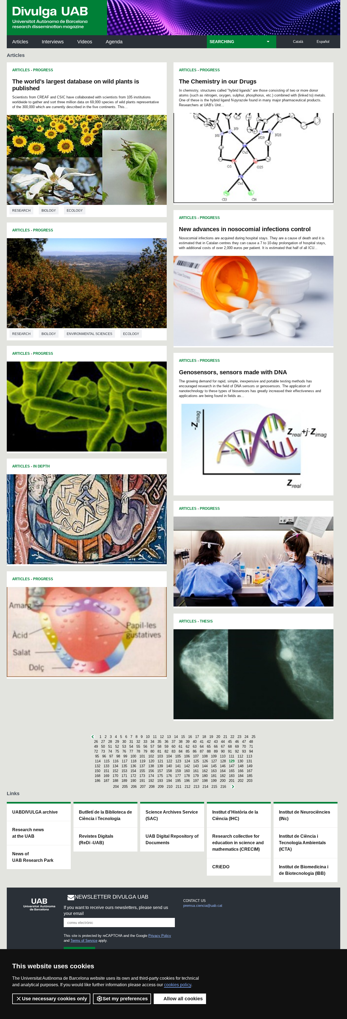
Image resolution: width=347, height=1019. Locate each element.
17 (197, 737)
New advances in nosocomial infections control (245, 229)
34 (152, 742)
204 (116, 787)
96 (104, 756)
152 (115, 771)
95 (97, 756)
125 (196, 761)
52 (117, 746)
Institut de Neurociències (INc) (304, 815)
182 (223, 776)
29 (117, 742)
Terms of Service (83, 941)
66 (216, 746)
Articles (20, 41)
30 (124, 742)
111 (231, 756)
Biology (48, 210)
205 (125, 787)
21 (225, 737)
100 (133, 756)
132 (97, 766)
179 (196, 776)
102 (151, 756)
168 (97, 776)
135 (124, 766)
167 (249, 771)
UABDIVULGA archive (35, 812)
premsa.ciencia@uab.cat (202, 906)
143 (196, 766)
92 (237, 751)
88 (209, 751)
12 (162, 737)
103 (160, 756)
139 (160, 766)
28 (110, 742)
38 (180, 742)
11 (155, 737)
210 (169, 787)
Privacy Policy (159, 936)
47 (244, 742)
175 (160, 776)
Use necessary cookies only (54, 998)
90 (223, 751)
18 (204, 737)
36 (166, 742)
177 (178, 776)
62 (187, 746)
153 (124, 771)
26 (96, 742)
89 (216, 751)
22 (232, 737)
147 (231, 766)
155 (142, 771)
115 (107, 761)
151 (106, 771)
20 (218, 737)
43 (216, 742)
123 (178, 761)
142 (187, 766)
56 (145, 746)
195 (178, 781)
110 (223, 756)
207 (143, 787)
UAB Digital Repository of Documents (172, 839)
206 (134, 787)
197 (196, 781)
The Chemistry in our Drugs (217, 81)
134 (115, 766)
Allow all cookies (183, 998)
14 (176, 737)
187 (106, 781)
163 (214, 771)
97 (111, 756)
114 (98, 761)
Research (21, 210)
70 (244, 746)
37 (173, 742)
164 (223, 771)
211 (178, 787)
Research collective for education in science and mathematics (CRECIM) (238, 843)
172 (133, 776)
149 (249, 766)
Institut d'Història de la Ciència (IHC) (235, 815)
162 (205, 771)
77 (131, 751)
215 (214, 787)
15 (183, 737)
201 (231, 781)
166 (240, 771)
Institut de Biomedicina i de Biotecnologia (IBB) (303, 870)
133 (106, 766)
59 (166, 746)
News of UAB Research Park (32, 857)
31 (131, 742)
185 (249, 776)
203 (249, 781)
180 (205, 776)
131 (249, 761)
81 (159, 751)
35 (159, 742)
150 (97, 771)
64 (202, 746)
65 (209, 746)
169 (106, 776)
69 (237, 746)
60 (173, 746)
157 (160, 771)
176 (169, 776)
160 (187, 771)
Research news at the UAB (28, 833)
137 (142, 766)
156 (151, 771)
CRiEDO (220, 867)
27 (103, 742)
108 (205, 756)
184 (240, 776)
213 (196, 787)
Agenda (114, 41)
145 (214, 766)
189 (124, 781)
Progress (43, 70)
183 (231, 776)
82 (166, 751)
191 (142, 781)
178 (187, 776)
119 (142, 761)
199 (214, 781)
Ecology (75, 210)
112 (240, 756)
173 (142, 776)
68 (230, 746)
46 (237, 742)
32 (138, 742)
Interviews (53, 41)
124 (187, 761)
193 (160, 781)
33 (145, 742)
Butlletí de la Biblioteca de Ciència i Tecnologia (105, 815)
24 (246, 737)
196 (187, 781)
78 (138, 751)
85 (187, 751)
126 (205, 761)
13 (169, 737)
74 (110, 751)
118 (133, 761)
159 (178, 771)
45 (230, 742)
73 (103, 751)
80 (152, 751)
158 (169, 771)
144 (205, 766)
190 (133, 781)
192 (151, 781)
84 (180, 751)
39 (187, 742)
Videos (84, 41)
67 (223, 746)
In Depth (41, 466)
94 (251, 751)
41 (202, 742)
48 (251, 742)
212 (187, 787)
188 (115, 781)
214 (205, 787)
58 (159, 746)
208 (152, 787)
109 (214, 756)
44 (223, 742)
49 (96, 746)
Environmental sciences (89, 334)
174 (151, 776)
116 (115, 761)
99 (125, 756)
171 (124, 776)
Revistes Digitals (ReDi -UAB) (96, 839)
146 (223, 766)
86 (195, 751)
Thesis (206, 621)
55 (138, 746)
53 (124, 746)
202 (240, 781)
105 (178, 756)
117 (124, 761)
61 (180, 746)
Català (298, 42)
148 (240, 766)
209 (160, 787)
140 (169, 766)
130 (240, 761)
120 (151, 761)
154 (133, 771)
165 (231, 771)
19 (211, 737)
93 (244, 751)
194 (169, 781)
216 (223, 787)
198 (205, 781)
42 (209, 742)
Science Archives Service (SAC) (172, 815)
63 (195, 746)
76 (124, 751)
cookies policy (177, 984)
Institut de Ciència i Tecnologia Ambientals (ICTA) (302, 843)
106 (187, 756)
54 (131, 746)
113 (249, 756)
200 (223, 781)
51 (110, 746)
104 (169, 756)
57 (152, 746)
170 (115, 776)
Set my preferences (125, 998)
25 (253, 737)
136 (133, 766)
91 (230, 751)
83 (173, 751)
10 (148, 737)
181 (214, 776)
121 (160, 761)
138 (151, 766)
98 (118, 756)
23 (239, 737)
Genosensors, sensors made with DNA (233, 372)
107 (196, 756)
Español (323, 42)
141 (178, 766)
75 (117, 751)
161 (196, 771)
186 (97, 781)
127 (214, 761)
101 (142, 756)
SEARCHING (222, 42)
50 (103, 746)
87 (202, 751)
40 (195, 742)
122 (169, 761)
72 (96, 751)
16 (190, 737)
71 (251, 746)
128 (223, 761)
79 (145, 751)
